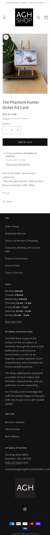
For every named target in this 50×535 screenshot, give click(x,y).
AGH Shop (20, 534)
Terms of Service (14, 272)
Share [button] (9, 201)
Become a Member (15, 422)
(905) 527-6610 (13, 462)
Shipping (6, 118)
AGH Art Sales (12, 429)
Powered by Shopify (31, 534)
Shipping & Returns (15, 233)
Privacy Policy (12, 265)
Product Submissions (16, 258)
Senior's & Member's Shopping (21, 240)
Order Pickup (12, 226)
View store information (18, 164)
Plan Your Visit (13, 321)
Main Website (12, 436)
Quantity (7, 123)
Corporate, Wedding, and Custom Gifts (22, 249)
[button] (4, 17)
